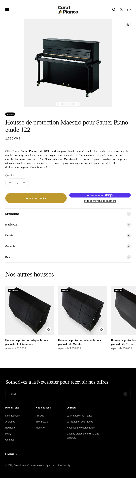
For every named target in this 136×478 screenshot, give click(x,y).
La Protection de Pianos (79, 415)
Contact (9, 439)
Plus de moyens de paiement (100, 200)
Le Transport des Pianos (80, 421)
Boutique (10, 427)
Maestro (40, 427)
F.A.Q (8, 433)
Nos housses (12, 415)
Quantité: (10, 175)
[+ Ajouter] (49, 329)
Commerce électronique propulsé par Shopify (48, 465)
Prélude (40, 415)
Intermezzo (42, 421)
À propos (10, 421)
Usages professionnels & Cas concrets (83, 435)
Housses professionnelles (81, 427)
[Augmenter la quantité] (24, 183)
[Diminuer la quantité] (10, 183)
